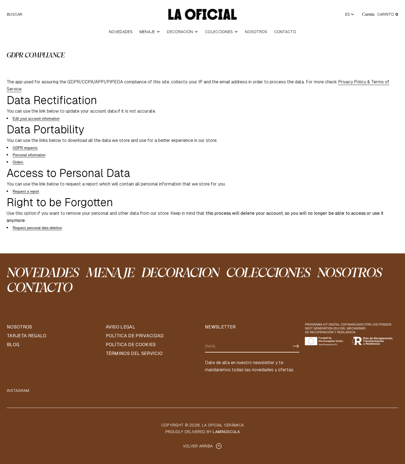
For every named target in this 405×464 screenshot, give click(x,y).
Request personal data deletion (37, 228)
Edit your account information (36, 118)
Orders (18, 162)
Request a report (26, 191)
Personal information (29, 155)
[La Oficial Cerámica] (202, 14)
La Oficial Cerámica (223, 425)
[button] (14, 14)
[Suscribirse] (296, 346)
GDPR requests (25, 148)
